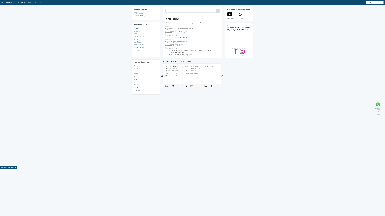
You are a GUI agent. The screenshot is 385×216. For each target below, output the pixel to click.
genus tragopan (139, 36)
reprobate (137, 50)
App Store (230, 18)
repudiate (137, 68)
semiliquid (137, 42)
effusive (136, 28)
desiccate (137, 82)
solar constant (139, 45)
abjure (136, 76)
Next (222, 76)
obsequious (138, 71)
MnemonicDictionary (10, 2)
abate (136, 74)
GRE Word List (138, 13)
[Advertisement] (146, 127)
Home (23, 2)
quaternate (137, 53)
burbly (181, 32)
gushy (181, 45)
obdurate (137, 85)
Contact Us (37, 2)
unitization (137, 31)
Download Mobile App (8, 167)
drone (136, 39)
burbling (175, 32)
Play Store (241, 18)
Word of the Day (139, 16)
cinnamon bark (139, 47)
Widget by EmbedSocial (239, 49)
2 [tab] (194, 91)
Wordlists (29, 2)
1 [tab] (191, 91)
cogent (136, 87)
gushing (186, 32)
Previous (162, 76)
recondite (137, 90)
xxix (135, 65)
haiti (135, 34)
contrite (136, 79)
